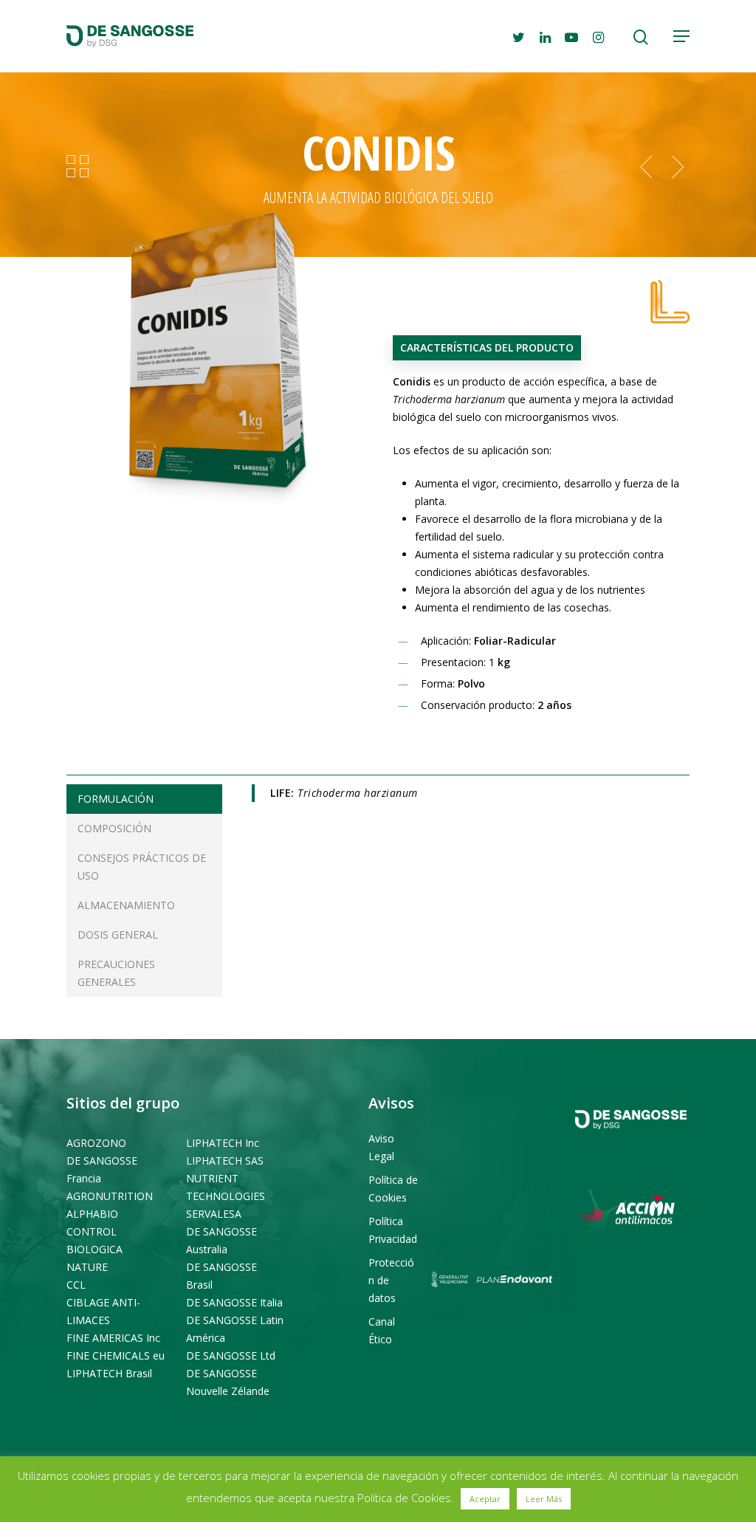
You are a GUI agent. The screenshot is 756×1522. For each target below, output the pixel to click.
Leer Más (544, 1498)
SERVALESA (213, 1214)
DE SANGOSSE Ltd (230, 1355)
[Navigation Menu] (681, 36)
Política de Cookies (393, 1188)
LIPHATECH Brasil (109, 1373)
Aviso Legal (381, 1147)
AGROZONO (96, 1143)
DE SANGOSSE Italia (234, 1302)
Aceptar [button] (485, 1498)
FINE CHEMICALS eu (115, 1355)
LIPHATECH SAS (225, 1161)
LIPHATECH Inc (222, 1143)
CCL (76, 1285)
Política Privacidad (392, 1230)
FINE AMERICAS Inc (113, 1338)
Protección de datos (391, 1280)
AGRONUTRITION (109, 1196)
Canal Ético (381, 1330)
